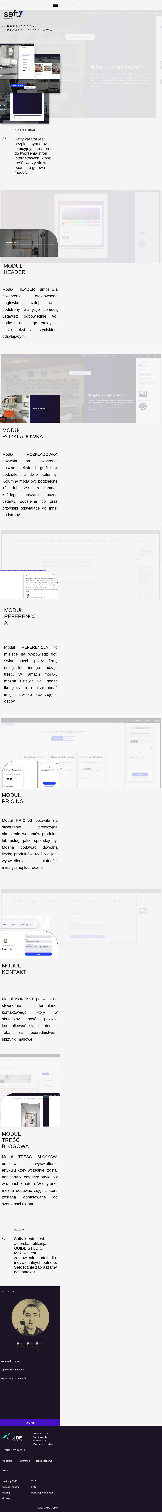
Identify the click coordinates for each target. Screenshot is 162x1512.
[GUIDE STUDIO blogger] (40, 1349)
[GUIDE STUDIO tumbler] (30, 1346)
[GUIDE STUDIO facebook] (21, 1346)
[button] (50, 7)
